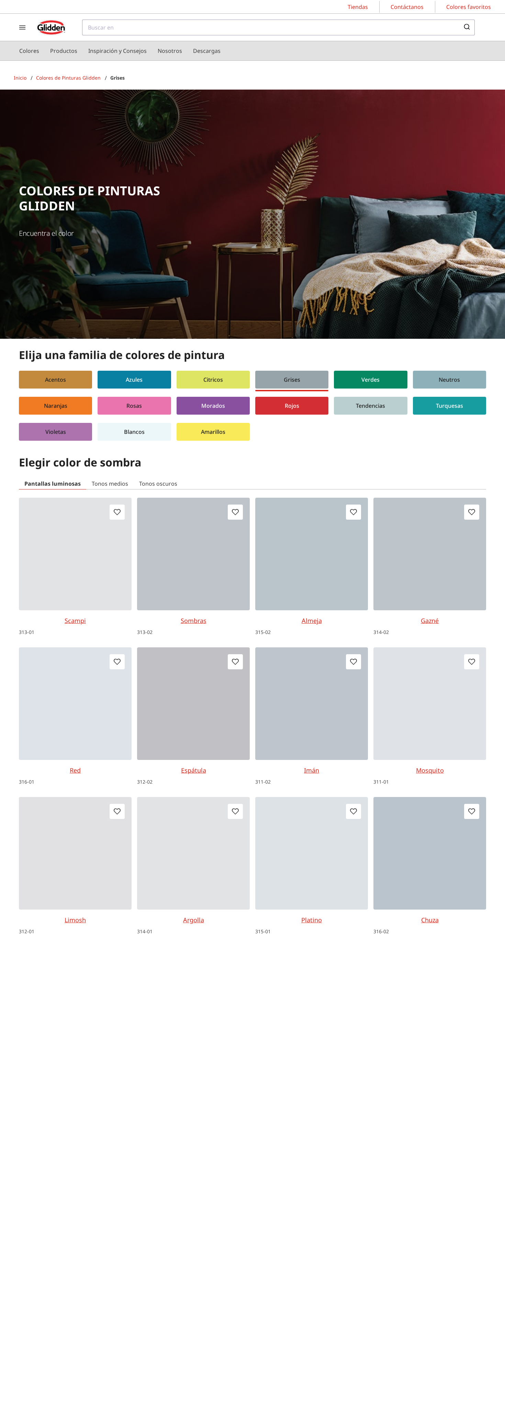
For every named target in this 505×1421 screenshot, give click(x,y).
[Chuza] (429, 853)
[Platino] (311, 853)
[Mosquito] (429, 703)
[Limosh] (75, 853)
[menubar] (120, 51)
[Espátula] (193, 703)
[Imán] (311, 703)
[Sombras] (193, 554)
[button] (55, 381)
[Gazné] (429, 554)
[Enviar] (466, 27)
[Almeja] (311, 554)
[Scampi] (75, 554)
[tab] (52, 483)
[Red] (75, 703)
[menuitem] (29, 51)
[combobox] (278, 27)
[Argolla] (193, 853)
